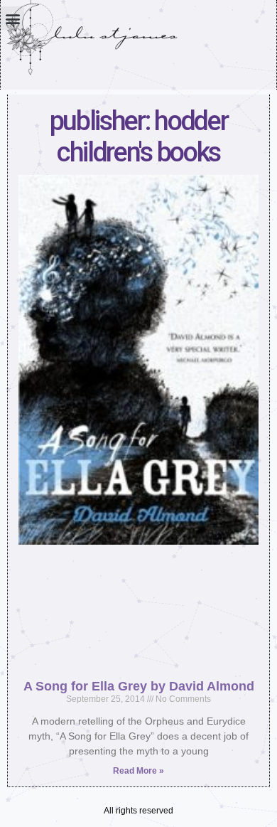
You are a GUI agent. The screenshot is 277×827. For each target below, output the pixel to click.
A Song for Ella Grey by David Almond (138, 686)
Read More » (138, 771)
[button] (12, 18)
